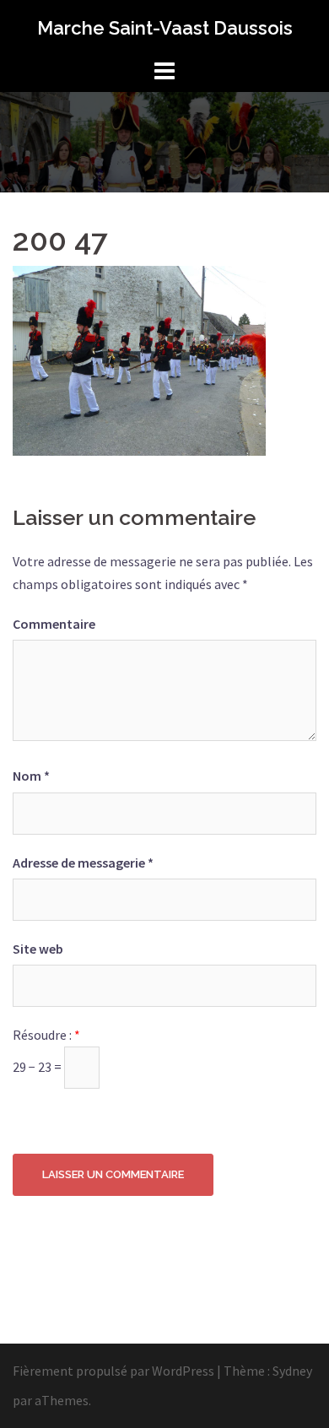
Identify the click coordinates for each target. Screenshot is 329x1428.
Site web (38, 948)
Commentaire (54, 623)
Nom (31, 775)
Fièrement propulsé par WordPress (113, 1370)
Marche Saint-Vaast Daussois (165, 28)
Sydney (292, 1370)
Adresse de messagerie (83, 862)
